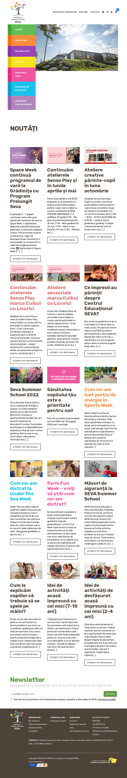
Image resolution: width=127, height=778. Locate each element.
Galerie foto (22, 51)
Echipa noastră (35, 728)
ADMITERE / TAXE (21, 74)
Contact (95, 12)
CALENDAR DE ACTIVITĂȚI (22, 88)
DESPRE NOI (21, 40)
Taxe (72, 728)
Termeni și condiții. (107, 699)
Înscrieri (73, 721)
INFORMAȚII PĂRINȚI (101, 717)
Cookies (95, 734)
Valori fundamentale (38, 724)
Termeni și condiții (100, 728)
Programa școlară (58, 721)
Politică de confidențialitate (104, 731)
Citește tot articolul (25, 259)
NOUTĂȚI (83, 12)
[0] (116, 12)
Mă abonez (110, 694)
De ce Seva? (34, 721)
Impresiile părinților (65, 12)
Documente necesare (79, 731)
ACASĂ (18, 29)
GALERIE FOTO (98, 724)
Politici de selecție (78, 724)
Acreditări (33, 731)
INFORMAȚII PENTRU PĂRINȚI (23, 103)
